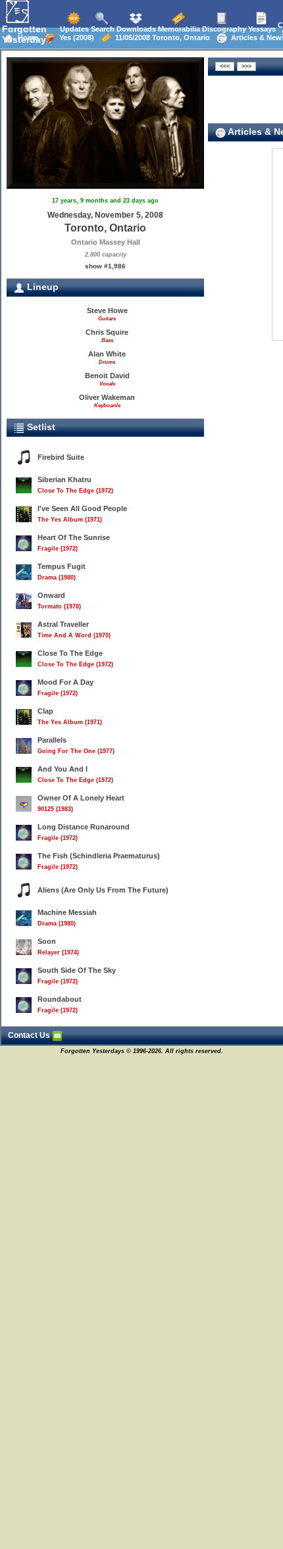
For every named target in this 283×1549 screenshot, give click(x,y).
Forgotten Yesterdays (26, 34)
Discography (223, 29)
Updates (73, 29)
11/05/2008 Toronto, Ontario (160, 37)
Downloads (135, 29)
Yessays (261, 29)
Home (26, 37)
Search (102, 29)
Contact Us (30, 1035)
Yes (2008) (74, 37)
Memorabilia (178, 29)
